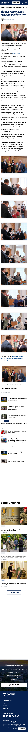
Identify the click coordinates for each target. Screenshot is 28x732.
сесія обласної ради (23, 363)
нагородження (15, 363)
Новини (3, 7)
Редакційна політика (8, 703)
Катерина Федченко (9, 19)
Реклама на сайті (7, 700)
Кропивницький (10, 7)
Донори (5, 705)
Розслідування (20, 7)
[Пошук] (21, 2)
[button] (7, 384)
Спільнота (16, 2)
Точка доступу (16, 53)
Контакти (5, 708)
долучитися (14, 685)
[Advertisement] (14, 486)
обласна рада (8, 363)
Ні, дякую (15, 728)
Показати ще (14, 592)
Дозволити (22, 728)
